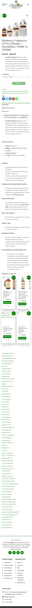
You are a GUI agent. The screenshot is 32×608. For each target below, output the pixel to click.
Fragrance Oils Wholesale (14, 91)
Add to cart (19, 83)
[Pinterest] (13, 98)
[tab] (16, 104)
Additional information (8, 108)
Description (5, 104)
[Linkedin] (10, 98)
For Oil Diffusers (24, 91)
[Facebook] (3, 98)
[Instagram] (18, 552)
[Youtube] (22, 552)
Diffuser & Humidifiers (15, 93)
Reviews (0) (5, 111)
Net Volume (5, 74)
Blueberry (7, 93)
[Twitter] (6, 98)
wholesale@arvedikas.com (14, 269)
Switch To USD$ (4, 4)
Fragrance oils (24, 93)
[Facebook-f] (10, 552)
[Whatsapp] (16, 98)
